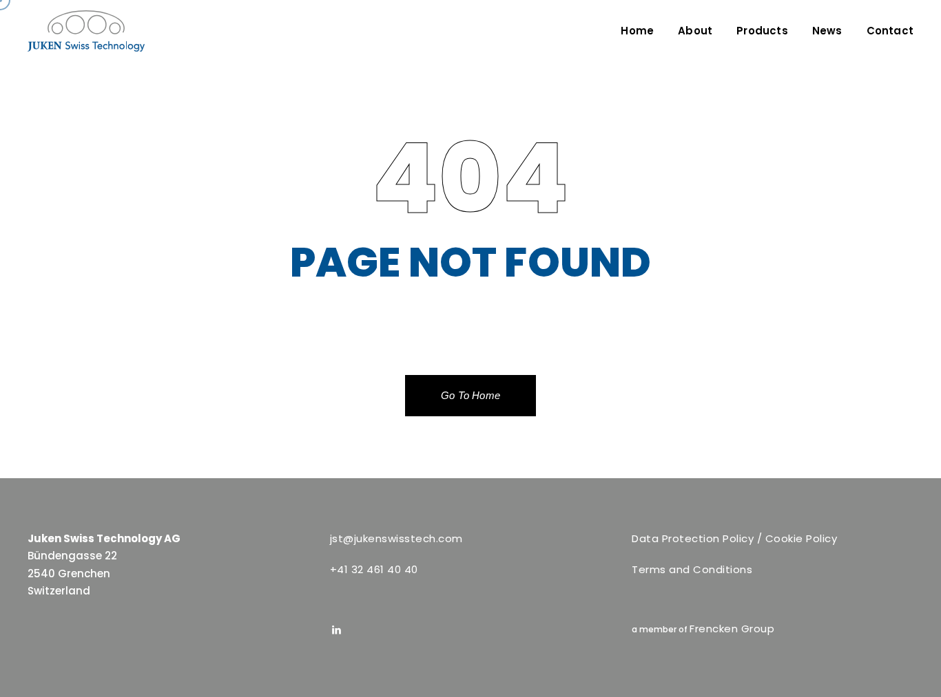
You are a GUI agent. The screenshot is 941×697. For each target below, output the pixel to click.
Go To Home (470, 395)
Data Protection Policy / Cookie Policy (734, 538)
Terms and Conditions (692, 569)
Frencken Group (732, 628)
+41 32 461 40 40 (374, 569)
